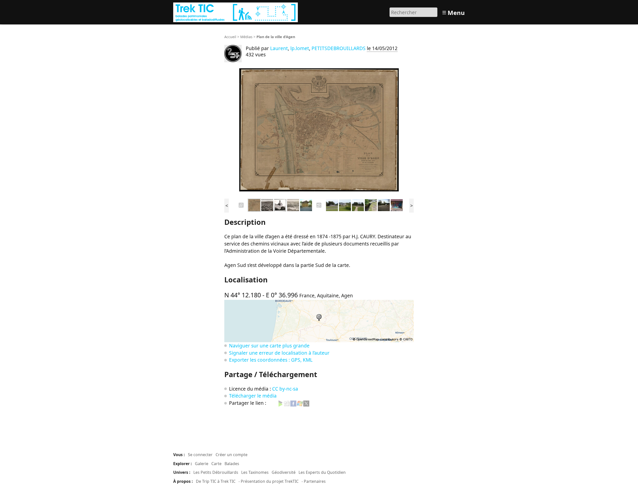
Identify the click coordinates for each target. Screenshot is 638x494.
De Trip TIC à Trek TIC (216, 481)
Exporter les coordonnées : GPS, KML (271, 359)
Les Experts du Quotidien (322, 472)
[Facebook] (293, 403)
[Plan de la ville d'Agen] (254, 204)
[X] (306, 403)
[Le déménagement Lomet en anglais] (241, 204)
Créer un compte (231, 454)
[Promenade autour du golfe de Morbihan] (319, 204)
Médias (246, 36)
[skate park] (383, 204)
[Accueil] (236, 11)
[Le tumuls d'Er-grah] (357, 204)
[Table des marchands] (331, 204)
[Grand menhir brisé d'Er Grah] (344, 204)
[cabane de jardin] (306, 204)
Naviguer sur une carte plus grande (269, 345)
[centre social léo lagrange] (396, 204)
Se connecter (200, 454)
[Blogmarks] (280, 403)
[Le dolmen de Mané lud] (370, 204)
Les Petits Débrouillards (215, 472)
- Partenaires (314, 481)
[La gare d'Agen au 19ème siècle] (267, 204)
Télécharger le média (253, 395)
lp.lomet (299, 48)
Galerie (201, 463)
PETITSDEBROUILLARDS (339, 48)
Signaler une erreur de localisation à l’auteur (279, 352)
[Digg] (287, 403)
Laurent (279, 48)
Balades (232, 463)
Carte (216, 463)
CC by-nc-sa (285, 388)
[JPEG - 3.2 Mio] (319, 129)
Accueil (230, 36)
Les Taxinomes (255, 472)
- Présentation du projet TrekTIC (269, 481)
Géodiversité (284, 472)
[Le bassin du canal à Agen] (293, 204)
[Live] (300, 403)
